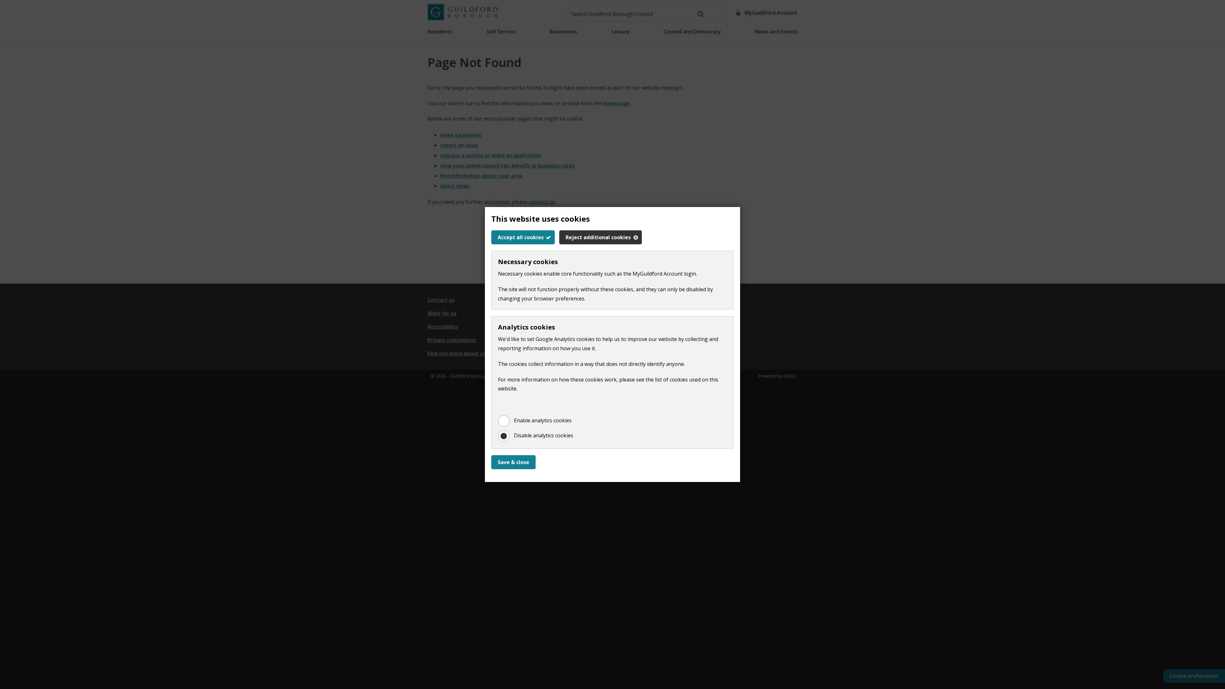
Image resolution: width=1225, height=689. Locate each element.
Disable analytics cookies (543, 435)
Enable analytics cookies (543, 420)
